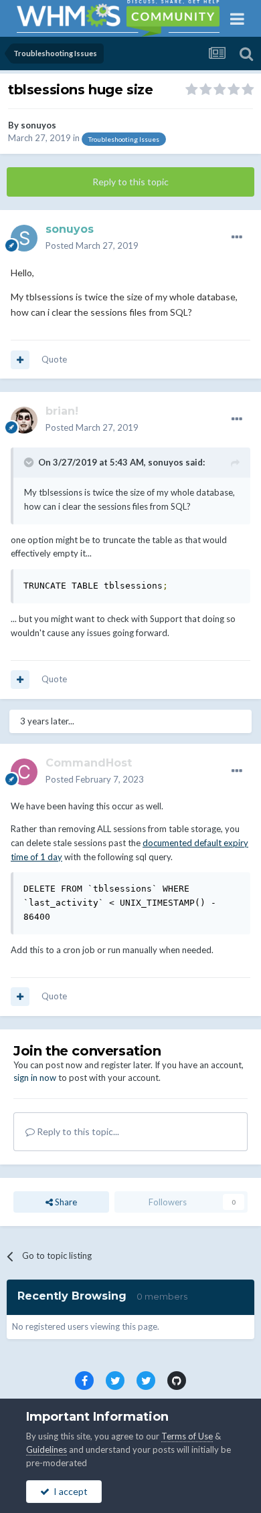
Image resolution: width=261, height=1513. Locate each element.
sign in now (34, 1077)
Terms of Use (187, 1436)
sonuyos (38, 125)
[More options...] (237, 237)
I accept (69, 1491)
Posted (92, 245)
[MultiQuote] (20, 359)
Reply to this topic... (77, 1131)
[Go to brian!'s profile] (24, 420)
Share (65, 1202)
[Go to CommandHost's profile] (24, 772)
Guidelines (46, 1449)
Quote (54, 359)
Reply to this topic (130, 181)
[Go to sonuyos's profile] (24, 238)
